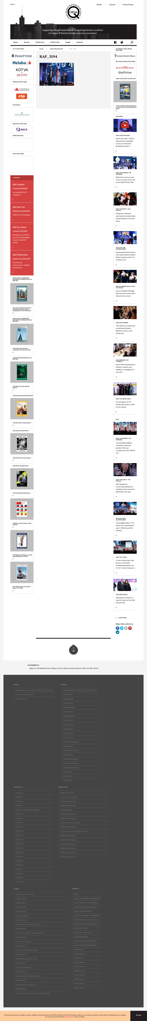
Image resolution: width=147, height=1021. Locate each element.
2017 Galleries (79, 975)
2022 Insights (21, 899)
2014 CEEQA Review (68, 853)
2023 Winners (68, 725)
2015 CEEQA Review (70, 768)
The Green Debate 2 (24, 967)
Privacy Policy (128, 5)
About (15, 42)
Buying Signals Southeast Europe (28, 976)
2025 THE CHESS (80, 928)
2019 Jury (19, 818)
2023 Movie (78, 958)
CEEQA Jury (39, 42)
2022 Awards (68, 729)
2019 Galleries (79, 966)
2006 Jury (19, 873)
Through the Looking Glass (26, 985)
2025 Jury (19, 797)
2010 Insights (21, 972)
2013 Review (68, 776)
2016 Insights (21, 929)
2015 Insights (21, 937)
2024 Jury (19, 801)
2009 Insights (21, 980)
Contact (112, 5)
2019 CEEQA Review (70, 742)
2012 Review (68, 780)
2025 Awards (68, 703)
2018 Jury (19, 822)
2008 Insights (21, 989)
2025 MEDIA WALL (81, 937)
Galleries (79, 42)
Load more (122, 617)
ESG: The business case (25, 894)
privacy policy (69, 1017)
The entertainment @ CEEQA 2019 (74, 831)
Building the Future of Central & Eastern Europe (34, 690)
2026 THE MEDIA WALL (83, 911)
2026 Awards (68, 694)
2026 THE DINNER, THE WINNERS (87, 899)
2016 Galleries (79, 979)
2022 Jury (19, 814)
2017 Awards (68, 755)
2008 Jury (19, 865)
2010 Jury (19, 856)
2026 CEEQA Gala (67, 793)
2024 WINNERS (69, 716)
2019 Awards (68, 737)
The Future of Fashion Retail (27, 950)
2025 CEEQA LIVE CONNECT (85, 941)
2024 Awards (68, 712)
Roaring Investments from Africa (28, 924)
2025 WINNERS (69, 707)
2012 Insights (21, 954)
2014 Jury (19, 839)
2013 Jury (19, 844)
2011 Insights (21, 963)
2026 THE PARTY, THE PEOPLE (86, 903)
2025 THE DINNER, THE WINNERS (87, 916)
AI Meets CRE (21, 907)
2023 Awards (68, 720)
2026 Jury (19, 793)
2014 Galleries (79, 988)
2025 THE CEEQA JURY (83, 932)
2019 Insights (21, 903)
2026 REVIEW (68, 699)
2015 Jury (19, 835)
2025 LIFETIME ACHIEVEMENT (86, 924)
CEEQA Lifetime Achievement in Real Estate (80, 690)
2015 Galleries (79, 983)
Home (12, 4)
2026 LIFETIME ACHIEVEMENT (28, 810)
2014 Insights (21, 946)
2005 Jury (19, 878)
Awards (27, 42)
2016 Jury (19, 831)
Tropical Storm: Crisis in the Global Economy (33, 993)
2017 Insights (21, 920)
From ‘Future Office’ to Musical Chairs (30, 933)
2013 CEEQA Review (68, 857)
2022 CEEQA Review (68, 818)
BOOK (99, 5)
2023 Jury (19, 805)
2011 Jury (19, 852)
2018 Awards (68, 746)
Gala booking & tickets (25, 694)
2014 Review (68, 772)
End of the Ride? (22, 916)
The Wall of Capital (23, 942)
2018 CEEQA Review (70, 750)
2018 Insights (21, 911)
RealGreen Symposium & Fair (27, 959)
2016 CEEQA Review (70, 763)
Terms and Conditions (69, 797)
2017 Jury (19, 827)
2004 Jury (19, 882)
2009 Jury (19, 861)
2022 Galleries (79, 962)
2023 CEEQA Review (68, 814)
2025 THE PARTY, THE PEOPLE (86, 920)
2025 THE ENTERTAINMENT (85, 945)
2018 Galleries (79, 971)
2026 (76, 894)
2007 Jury (19, 869)
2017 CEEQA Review (70, 759)
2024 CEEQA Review (68, 805)
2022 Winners (68, 733)
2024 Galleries (79, 954)
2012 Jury (19, 848)
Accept (138, 1015)
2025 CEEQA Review (56, 49)
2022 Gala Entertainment (70, 823)
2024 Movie (78, 949)
